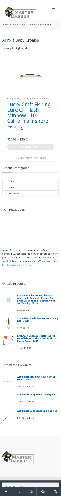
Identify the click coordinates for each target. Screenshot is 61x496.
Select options (29, 146)
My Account (6, 491)
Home (5, 24)
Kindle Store (13, 193)
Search (18, 491)
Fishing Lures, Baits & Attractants (28, 98)
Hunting (11, 187)
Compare (41, 157)
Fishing (10, 98)
